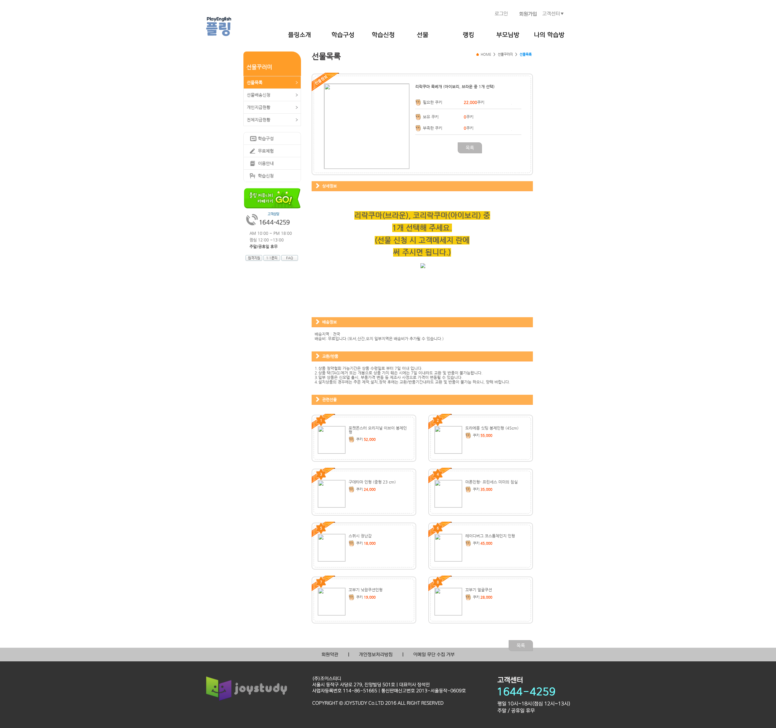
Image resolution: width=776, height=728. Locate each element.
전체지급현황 (258, 119)
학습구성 (266, 138)
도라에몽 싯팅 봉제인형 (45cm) (492, 428)
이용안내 (266, 163)
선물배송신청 (258, 94)
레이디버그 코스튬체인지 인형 (490, 536)
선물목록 (255, 82)
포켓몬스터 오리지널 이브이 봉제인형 (378, 430)
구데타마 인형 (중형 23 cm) (372, 482)
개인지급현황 (258, 107)
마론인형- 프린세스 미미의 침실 (491, 482)
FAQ (289, 258)
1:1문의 (271, 258)
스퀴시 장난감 (360, 536)
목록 (470, 147)
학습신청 (266, 175)
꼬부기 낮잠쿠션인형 (366, 589)
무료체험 (266, 150)
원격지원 (254, 258)
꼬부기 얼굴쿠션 (478, 589)
